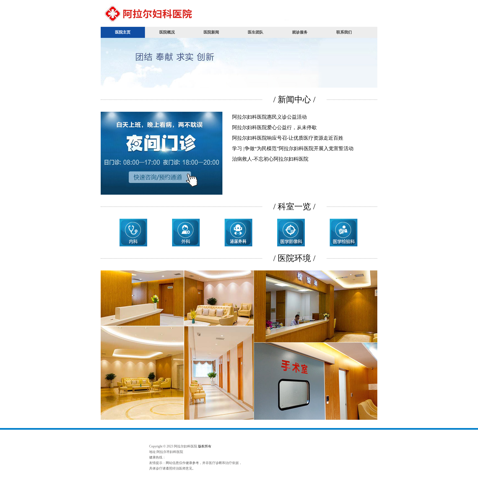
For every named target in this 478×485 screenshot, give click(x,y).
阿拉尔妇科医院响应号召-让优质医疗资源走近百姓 (287, 138)
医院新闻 (211, 32)
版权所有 (204, 446)
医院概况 (167, 32)
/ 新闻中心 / (294, 99)
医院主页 (123, 32)
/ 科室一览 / (294, 206)
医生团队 (255, 32)
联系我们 (344, 32)
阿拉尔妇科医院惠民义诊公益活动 (269, 117)
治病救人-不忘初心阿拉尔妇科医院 (270, 159)
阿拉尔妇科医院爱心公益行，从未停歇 (274, 127)
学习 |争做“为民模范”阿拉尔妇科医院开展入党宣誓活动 (293, 148)
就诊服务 (300, 32)
